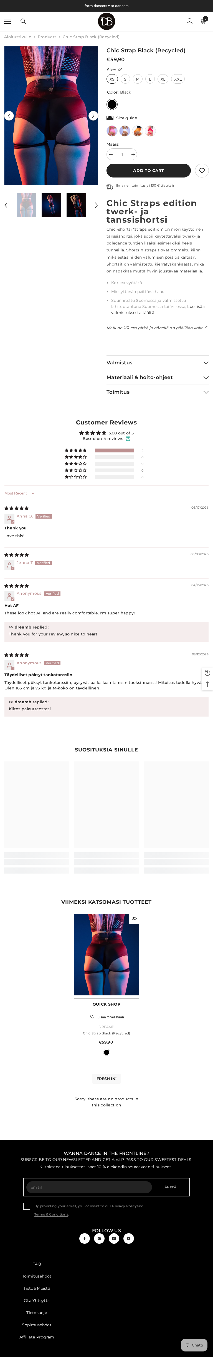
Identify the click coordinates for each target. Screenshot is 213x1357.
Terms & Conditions (51, 1214)
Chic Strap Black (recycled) (106, 1033)
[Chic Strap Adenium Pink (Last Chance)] (112, 131)
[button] (9, 115)
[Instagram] (99, 1238)
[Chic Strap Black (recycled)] (106, 954)
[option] (51, 115)
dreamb (106, 1027)
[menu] (7, 21)
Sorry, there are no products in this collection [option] (107, 1102)
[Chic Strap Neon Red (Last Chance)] (150, 131)
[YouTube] (128, 1238)
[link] (202, 170)
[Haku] (23, 21)
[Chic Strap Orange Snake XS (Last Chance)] (137, 131)
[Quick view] (134, 919)
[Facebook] (84, 1238)
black (106, 1052)
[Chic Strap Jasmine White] (124, 131)
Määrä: (113, 144)
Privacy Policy (124, 1206)
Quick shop (107, 1004)
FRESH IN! (106, 1078)
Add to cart (148, 170)
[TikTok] (114, 1238)
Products (47, 36)
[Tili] (190, 21)
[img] (16, 508)
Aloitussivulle (17, 36)
